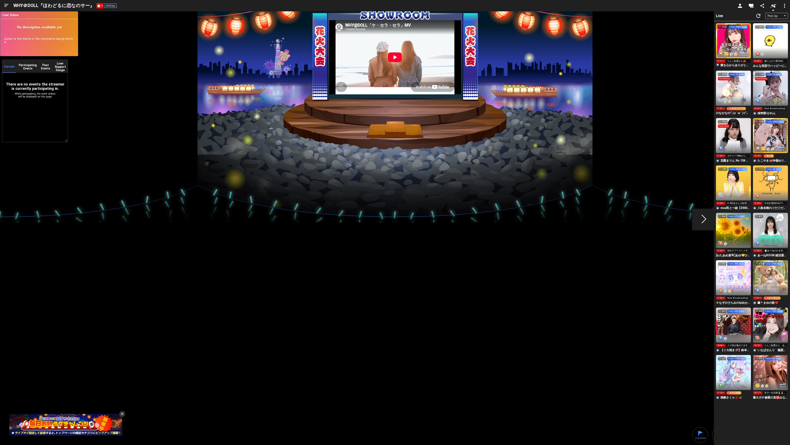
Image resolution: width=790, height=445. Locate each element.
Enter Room (733, 44)
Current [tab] (9, 66)
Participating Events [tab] (28, 66)
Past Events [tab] (45, 66)
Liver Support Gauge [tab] (60, 67)
